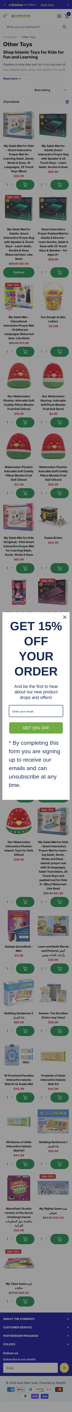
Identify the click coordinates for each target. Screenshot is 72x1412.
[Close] (65, 617)
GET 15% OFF (36, 728)
